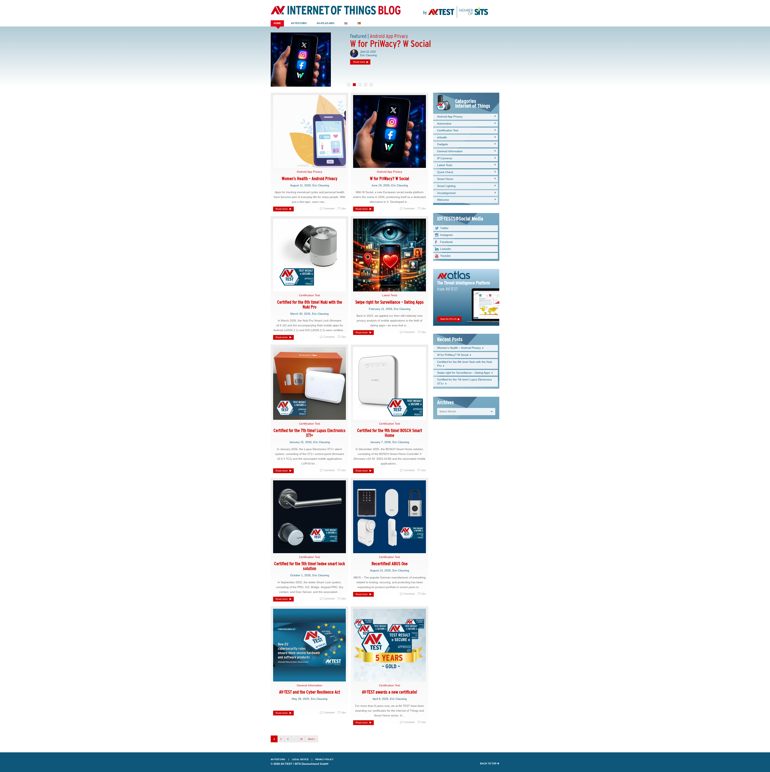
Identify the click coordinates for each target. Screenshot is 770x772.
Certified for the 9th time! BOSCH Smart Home (389, 433)
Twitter (444, 228)
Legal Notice (300, 759)
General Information (309, 685)
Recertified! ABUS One (390, 563)
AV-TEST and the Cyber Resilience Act (309, 692)
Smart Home (445, 179)
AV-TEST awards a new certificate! (389, 692)
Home (277, 23)
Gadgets (442, 144)
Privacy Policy (324, 759)
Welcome (443, 199)
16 (301, 739)
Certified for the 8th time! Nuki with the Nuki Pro (309, 304)
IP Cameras (444, 158)
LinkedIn (445, 249)
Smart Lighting (446, 186)
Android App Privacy (309, 171)
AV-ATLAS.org (325, 23)
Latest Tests (389, 295)
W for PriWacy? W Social (389, 178)
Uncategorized (446, 193)
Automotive (444, 123)
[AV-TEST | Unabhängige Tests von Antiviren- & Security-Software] (455, 10)
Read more (282, 209)
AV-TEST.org (299, 23)
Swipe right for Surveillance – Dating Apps (389, 302)
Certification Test (309, 295)
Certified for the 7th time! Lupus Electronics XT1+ (309, 433)
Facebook (446, 241)
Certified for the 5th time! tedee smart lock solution (309, 566)
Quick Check (445, 172)
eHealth (442, 137)
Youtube (445, 255)
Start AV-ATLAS (448, 319)
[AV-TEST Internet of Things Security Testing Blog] (336, 10)
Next (310, 739)
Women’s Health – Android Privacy (309, 178)
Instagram (446, 234)
